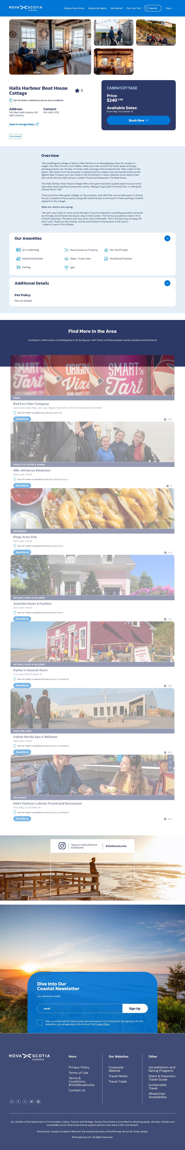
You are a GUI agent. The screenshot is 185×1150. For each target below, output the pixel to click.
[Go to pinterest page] (38, 1101)
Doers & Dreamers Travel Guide (162, 1077)
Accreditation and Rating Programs (162, 1068)
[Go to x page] (24, 1101)
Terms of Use (78, 1072)
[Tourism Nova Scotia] (25, 7)
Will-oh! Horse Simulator (32, 470)
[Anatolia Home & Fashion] (92, 575)
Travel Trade (118, 1081)
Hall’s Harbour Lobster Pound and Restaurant (47, 803)
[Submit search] (147, 8)
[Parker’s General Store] (92, 641)
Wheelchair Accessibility (158, 1095)
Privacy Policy (102, 1024)
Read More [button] (22, 419)
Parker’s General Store (30, 670)
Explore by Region (97, 8)
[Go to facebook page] (18, 1101)
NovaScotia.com (83, 1137)
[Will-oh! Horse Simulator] (92, 442)
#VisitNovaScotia (116, 846)
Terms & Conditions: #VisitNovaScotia (81, 1081)
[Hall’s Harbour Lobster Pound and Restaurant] (92, 775)
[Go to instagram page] (11, 1101)
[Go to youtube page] (31, 1101)
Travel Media (118, 1075)
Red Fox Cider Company (31, 403)
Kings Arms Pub (25, 537)
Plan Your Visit (133, 8)
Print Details (15, 136)
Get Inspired (117, 8)
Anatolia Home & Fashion (32, 603)
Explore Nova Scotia (74, 8)
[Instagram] (62, 848)
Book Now (136, 120)
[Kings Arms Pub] (92, 508)
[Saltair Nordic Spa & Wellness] (92, 708)
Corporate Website (116, 1068)
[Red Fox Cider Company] (92, 375)
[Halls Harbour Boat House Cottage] (50, 47)
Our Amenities (28, 238)
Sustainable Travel (157, 1086)
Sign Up (134, 1008)
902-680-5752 (51, 112)
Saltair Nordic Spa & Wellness (35, 736)
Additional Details (32, 283)
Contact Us (77, 1090)
